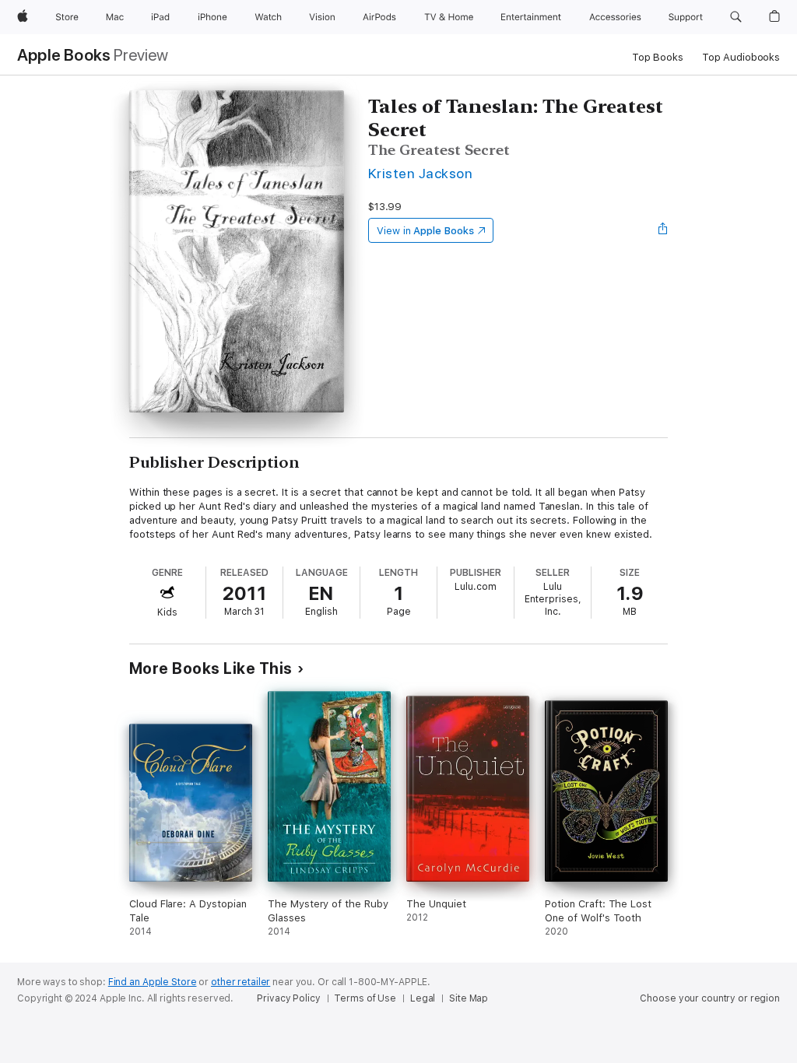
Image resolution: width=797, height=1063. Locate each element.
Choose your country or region (710, 998)
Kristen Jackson (420, 173)
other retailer (240, 982)
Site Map (468, 998)
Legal (422, 998)
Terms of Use (365, 998)
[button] (736, 17)
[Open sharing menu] (663, 230)
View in (425, 231)
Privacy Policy (288, 998)
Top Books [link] (657, 57)
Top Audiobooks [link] (741, 57)
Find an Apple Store (152, 982)
